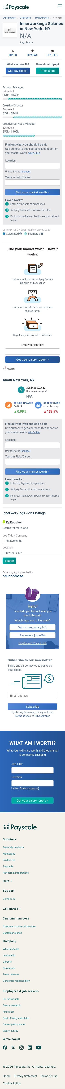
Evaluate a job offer (33, 635)
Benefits (52, 55)
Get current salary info (32, 627)
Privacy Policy (42, 716)
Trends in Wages (23, 403)
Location (8, 547)
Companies (25, 18)
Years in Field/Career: (18, 177)
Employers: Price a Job (33, 643)
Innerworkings (42, 18)
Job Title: (17, 764)
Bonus (12, 55)
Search (9, 560)
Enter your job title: (32, 344)
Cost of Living (51, 403)
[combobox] (32, 166)
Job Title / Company (15, 535)
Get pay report (18, 70)
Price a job (48, 70)
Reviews (32, 55)
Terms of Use (22, 716)
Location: (10, 160)
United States (9, 18)
